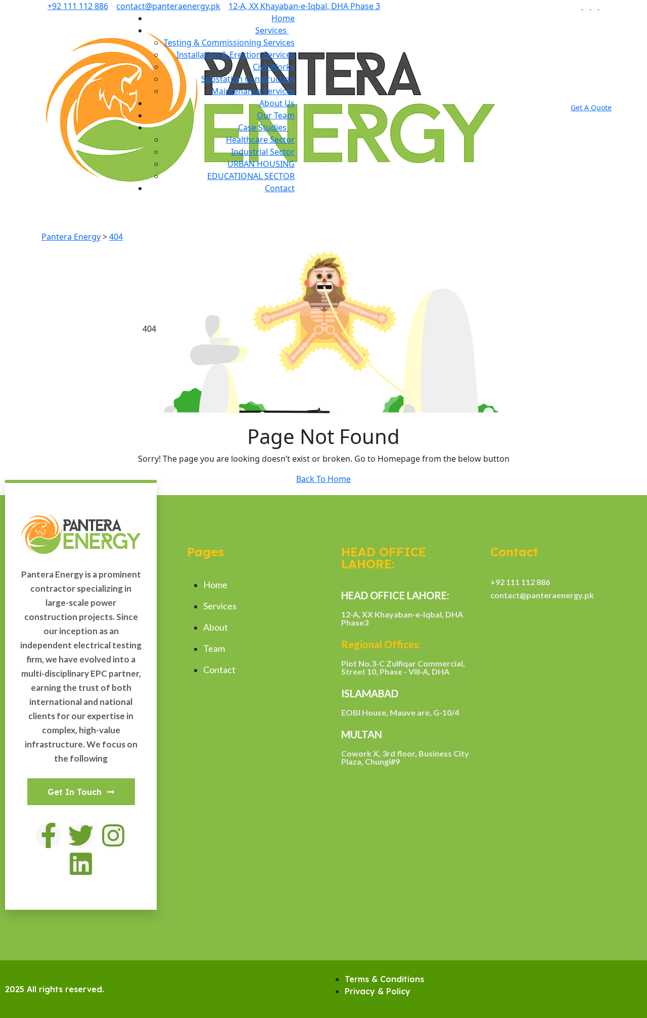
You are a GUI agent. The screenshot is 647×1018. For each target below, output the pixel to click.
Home (283, 18)
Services (272, 30)
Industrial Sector (263, 151)
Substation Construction (248, 78)
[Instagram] (113, 835)
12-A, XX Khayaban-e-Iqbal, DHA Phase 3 (304, 6)
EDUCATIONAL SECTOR (251, 176)
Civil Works (274, 66)
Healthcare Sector (260, 139)
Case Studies (263, 127)
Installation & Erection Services (235, 54)
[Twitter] (81, 835)
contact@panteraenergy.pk (168, 6)
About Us (277, 103)
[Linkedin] (81, 863)
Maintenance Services (253, 91)
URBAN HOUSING (261, 163)
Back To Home (323, 478)
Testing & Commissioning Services (229, 42)
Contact (280, 188)
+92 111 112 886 (78, 6)
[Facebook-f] (48, 835)
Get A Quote (591, 107)
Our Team (276, 115)
